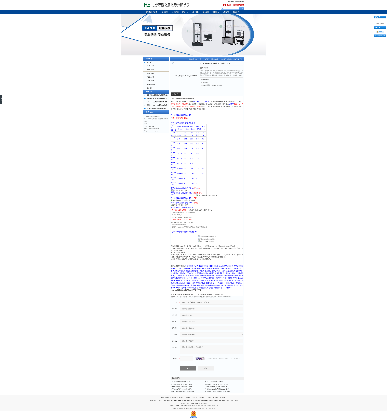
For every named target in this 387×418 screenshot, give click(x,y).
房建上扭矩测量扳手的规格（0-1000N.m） (216, 386)
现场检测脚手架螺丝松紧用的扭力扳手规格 (216, 384)
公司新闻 (181, 397)
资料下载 (201, 397)
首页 (196, 59)
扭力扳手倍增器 (151, 84)
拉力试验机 (231, 2)
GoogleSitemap (191, 408)
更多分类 (149, 88)
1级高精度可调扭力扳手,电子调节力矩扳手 (182, 384)
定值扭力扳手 (150, 80)
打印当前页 (206, 79)
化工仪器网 (211, 408)
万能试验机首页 (165, 397)
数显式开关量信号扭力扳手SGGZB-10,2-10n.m (217, 391)
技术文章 (194, 397)
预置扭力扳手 (150, 73)
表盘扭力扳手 (150, 77)
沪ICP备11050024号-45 (180, 408)
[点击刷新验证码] (200, 358)
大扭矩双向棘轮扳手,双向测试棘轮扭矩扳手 (182, 391)
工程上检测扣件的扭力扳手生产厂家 (180, 382)
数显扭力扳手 (150, 69)
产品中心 (201, 59)
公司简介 (174, 397)
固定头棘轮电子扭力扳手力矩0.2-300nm (181, 386)
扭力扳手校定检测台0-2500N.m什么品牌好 (211, 294)
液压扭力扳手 (150, 66)
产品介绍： (175, 94)
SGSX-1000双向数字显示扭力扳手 (214, 382)
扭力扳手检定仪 (239, 2)
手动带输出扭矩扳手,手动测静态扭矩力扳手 (217, 389)
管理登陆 (198, 408)
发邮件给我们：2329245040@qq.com (212, 85)
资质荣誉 (222, 397)
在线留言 (208, 397)
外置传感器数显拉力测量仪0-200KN (184, 294)
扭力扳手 (207, 59)
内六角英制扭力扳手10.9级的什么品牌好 (181, 389)
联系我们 (215, 397)
